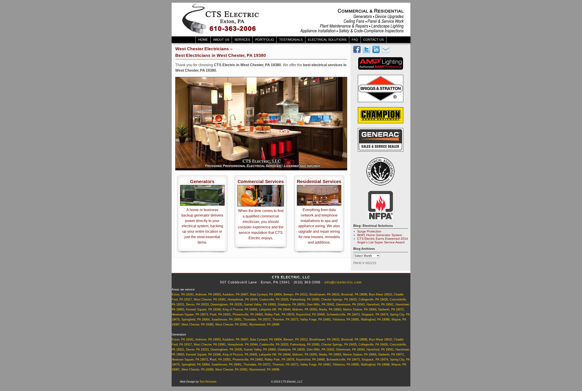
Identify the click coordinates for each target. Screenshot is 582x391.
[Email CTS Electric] (386, 52)
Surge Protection (369, 231)
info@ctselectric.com (343, 282)
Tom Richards (207, 381)
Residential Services (319, 181)
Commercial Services (261, 181)
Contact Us (373, 39)
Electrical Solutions (327, 39)
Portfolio (264, 39)
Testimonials (291, 39)
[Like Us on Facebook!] (357, 52)
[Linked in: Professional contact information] (376, 52)
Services (242, 39)
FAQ (355, 39)
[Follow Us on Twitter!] (367, 52)
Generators (202, 181)
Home (203, 39)
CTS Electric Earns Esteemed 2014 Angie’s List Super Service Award (382, 240)
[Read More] (202, 204)
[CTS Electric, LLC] (291, 19)
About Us (221, 39)
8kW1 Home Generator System (379, 235)
